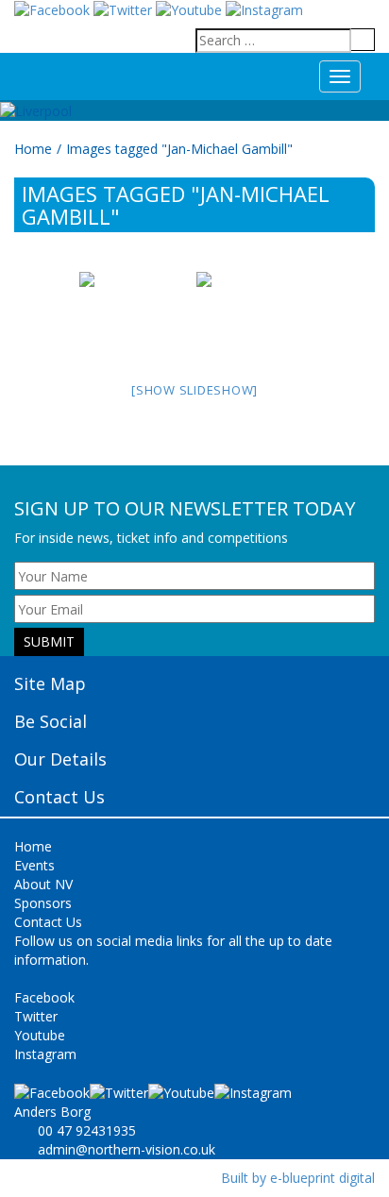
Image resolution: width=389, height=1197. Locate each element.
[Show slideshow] (194, 389)
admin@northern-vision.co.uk (126, 1149)
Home (33, 149)
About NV (43, 884)
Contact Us (48, 922)
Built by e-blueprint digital (298, 1178)
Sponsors (43, 903)
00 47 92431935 (87, 1130)
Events (34, 865)
